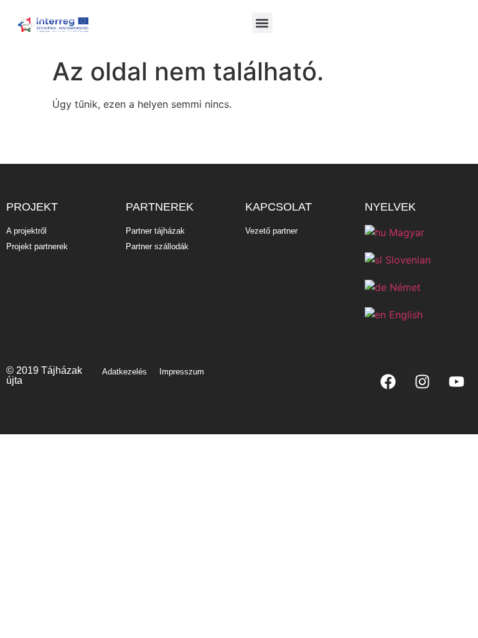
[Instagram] (422, 381)
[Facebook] (387, 381)
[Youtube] (456, 381)
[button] (262, 22)
